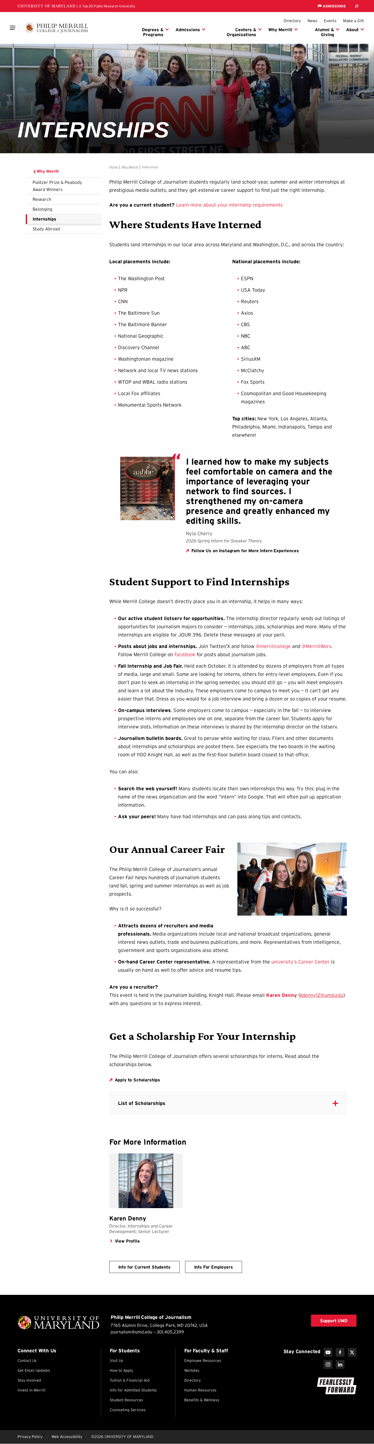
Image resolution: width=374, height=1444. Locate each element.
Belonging (42, 209)
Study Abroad (46, 228)
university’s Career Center (300, 962)
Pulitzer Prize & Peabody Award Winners (57, 186)
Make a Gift (353, 21)
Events (330, 21)
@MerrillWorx (316, 646)
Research (42, 199)
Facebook (184, 654)
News (312, 21)
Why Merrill (48, 171)
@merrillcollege (273, 646)
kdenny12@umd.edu (321, 995)
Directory (292, 21)
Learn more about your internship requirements (229, 205)
